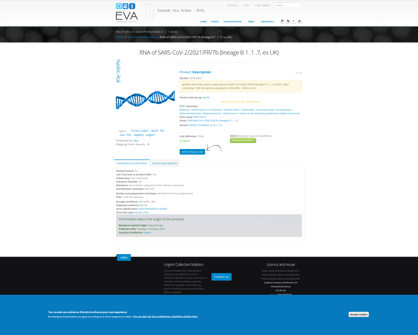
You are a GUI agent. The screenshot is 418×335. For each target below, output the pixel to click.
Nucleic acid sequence (165, 163)
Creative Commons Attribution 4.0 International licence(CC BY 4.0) (280, 286)
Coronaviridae (283, 109)
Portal (215, 21)
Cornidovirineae (264, 109)
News (251, 21)
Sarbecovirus (230, 113)
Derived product (139, 130)
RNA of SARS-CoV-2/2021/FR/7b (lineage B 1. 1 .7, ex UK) (195, 37)
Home (204, 21)
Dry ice (143, 205)
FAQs (246, 5)
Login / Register (262, 5)
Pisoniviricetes (231, 109)
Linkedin (282, 20)
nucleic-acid (118, 71)
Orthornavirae (199, 109)
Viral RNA (125, 134)
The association (232, 21)
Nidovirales (247, 109)
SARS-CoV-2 (200, 116)
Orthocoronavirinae (190, 113)
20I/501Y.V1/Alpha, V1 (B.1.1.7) (205, 125)
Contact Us (232, 5)
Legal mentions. (284, 294)
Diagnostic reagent (143, 134)
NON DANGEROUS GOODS (152, 208)
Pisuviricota (215, 109)
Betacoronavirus (212, 113)
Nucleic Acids (147, 37)
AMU (135, 140)
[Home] (136, 12)
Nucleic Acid (157, 130)
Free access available (242, 140)
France (147, 232)
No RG (299, 72)
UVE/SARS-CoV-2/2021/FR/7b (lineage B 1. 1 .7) (213, 120)
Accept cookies (358, 314)
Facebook (293, 20)
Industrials (267, 21)
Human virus (142, 212)
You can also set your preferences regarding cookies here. (165, 316)
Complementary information (131, 163)
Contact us (221, 277)
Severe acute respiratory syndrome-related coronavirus (269, 113)
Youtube (299, 20)
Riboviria (184, 109)
